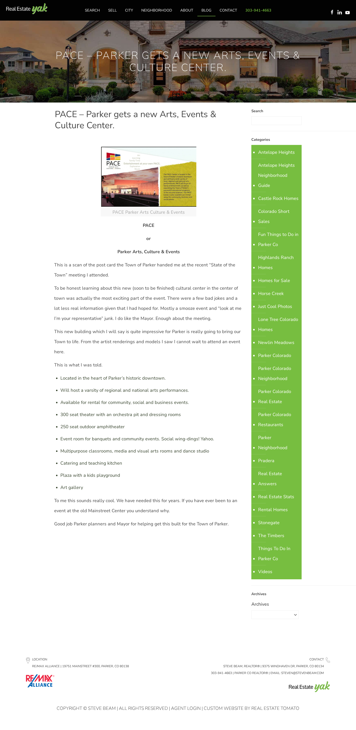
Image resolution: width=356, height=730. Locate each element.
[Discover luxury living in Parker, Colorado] (26, 8)
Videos (265, 572)
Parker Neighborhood (272, 443)
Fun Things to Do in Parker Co (278, 239)
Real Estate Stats (276, 497)
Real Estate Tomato (275, 708)
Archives (260, 604)
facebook (332, 12)
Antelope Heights (276, 152)
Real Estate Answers (270, 479)
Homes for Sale (274, 281)
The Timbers (271, 536)
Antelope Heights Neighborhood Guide (276, 175)
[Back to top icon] (336, 721)
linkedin (340, 12)
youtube (348, 12)
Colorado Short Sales (273, 216)
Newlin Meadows (276, 342)
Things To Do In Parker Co (274, 554)
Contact (316, 659)
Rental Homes (273, 510)
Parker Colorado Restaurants (274, 420)
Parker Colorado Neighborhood (274, 373)
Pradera (266, 461)
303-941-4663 (221, 673)
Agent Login (186, 708)
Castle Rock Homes (278, 198)
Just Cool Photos (275, 306)
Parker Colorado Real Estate (274, 396)
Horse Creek (271, 293)
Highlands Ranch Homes (276, 262)
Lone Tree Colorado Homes (278, 324)
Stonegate (269, 523)
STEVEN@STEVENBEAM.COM (302, 673)
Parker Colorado (274, 355)
